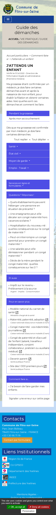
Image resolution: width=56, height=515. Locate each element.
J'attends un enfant (22, 59)
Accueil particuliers (17, 55)
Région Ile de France (20, 459)
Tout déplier (41, 139)
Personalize (28, 511)
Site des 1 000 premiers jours (28, 366)
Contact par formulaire (17, 440)
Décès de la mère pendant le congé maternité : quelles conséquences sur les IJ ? (25, 264)
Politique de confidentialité (26, 497)
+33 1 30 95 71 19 (11, 435)
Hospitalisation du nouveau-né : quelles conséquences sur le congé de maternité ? (28, 229)
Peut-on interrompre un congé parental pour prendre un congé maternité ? (27, 240)
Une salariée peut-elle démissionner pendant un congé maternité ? (27, 252)
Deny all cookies (40, 507)
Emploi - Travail (18, 168)
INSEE (12, 477)
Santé (12, 146)
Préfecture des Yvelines (22, 483)
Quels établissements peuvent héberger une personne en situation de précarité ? (26, 205)
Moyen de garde (18, 161)
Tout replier (22, 139)
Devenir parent (21, 358)
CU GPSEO (16, 465)
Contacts (14, 419)
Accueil (13, 39)
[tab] (28, 113)
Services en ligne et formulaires (19, 184)
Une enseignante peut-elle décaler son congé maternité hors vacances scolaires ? (27, 217)
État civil (14, 153)
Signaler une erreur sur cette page (29, 398)
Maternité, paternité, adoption (29, 319)
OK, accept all (17, 507)
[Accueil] (20, 8)
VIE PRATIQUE (29, 39)
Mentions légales (26, 494)
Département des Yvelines (23, 471)
